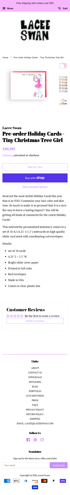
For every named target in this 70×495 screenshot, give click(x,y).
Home (5, 57)
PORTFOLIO (35, 391)
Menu (9, 8)
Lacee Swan (44, 475)
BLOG (35, 386)
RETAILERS (35, 381)
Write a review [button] (35, 321)
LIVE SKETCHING (35, 395)
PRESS (35, 400)
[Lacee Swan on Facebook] (28, 440)
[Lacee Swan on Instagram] (42, 440)
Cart (65, 8)
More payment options (35, 186)
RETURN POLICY (35, 414)
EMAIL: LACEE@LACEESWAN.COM (35, 423)
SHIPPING (35, 418)
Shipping (7, 155)
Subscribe (59, 465)
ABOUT (35, 367)
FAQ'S (35, 404)
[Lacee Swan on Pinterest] (35, 440)
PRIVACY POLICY (35, 409)
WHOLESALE (35, 377)
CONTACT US (35, 372)
